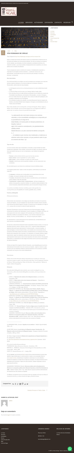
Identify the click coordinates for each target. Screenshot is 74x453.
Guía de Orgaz (53, 41)
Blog (16, 50)
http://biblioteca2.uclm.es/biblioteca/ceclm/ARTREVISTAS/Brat (24, 294)
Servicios (52, 33)
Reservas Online (42, 432)
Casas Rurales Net (54, 38)
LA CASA (21, 22)
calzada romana (12, 357)
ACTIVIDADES (38, 22)
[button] (70, 449)
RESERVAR (67, 22)
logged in (9, 414)
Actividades (53, 34)
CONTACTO (58, 22)
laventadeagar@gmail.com (44, 439)
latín (24, 354)
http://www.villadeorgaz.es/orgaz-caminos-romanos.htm (27, 56)
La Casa (52, 31)
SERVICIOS (29, 22)
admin (9, 50)
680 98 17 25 (41, 436)
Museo (52, 36)
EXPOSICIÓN (49, 22)
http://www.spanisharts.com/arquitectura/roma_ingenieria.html (23, 339)
